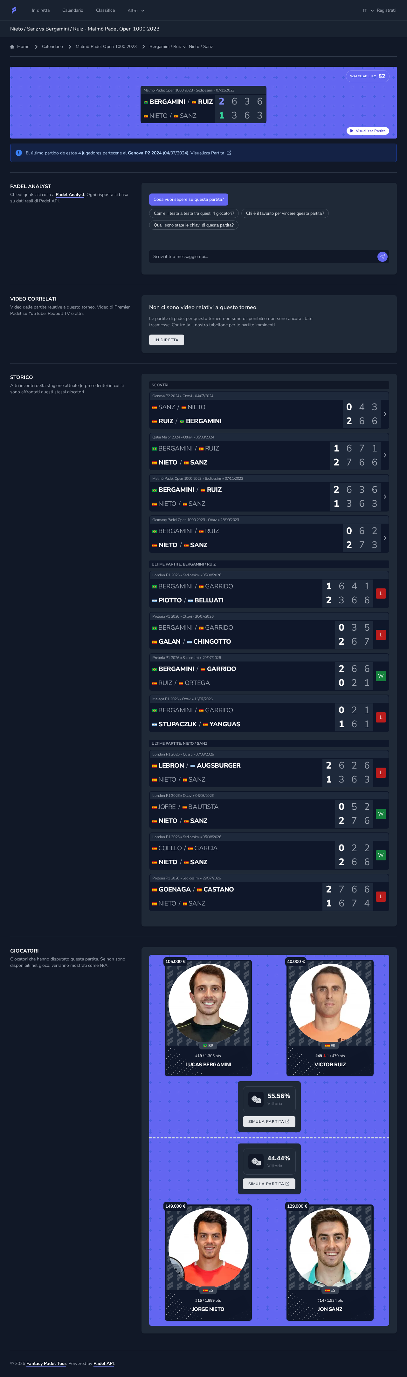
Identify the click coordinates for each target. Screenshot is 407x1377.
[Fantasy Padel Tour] (14, 10)
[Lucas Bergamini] (208, 1003)
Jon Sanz (330, 1309)
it (365, 11)
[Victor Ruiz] (330, 1003)
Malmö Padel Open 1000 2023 (106, 47)
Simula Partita (266, 1121)
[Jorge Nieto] (208, 1248)
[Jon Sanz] (330, 1248)
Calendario (52, 47)
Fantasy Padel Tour (46, 1363)
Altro (133, 11)
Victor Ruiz (330, 1064)
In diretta (167, 340)
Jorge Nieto (208, 1309)
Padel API (103, 1363)
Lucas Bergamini (208, 1064)
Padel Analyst (70, 195)
